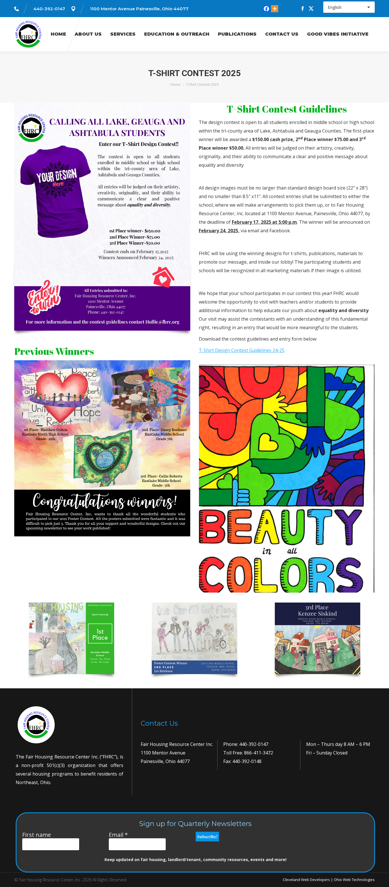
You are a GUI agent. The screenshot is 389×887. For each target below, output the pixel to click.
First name (36, 834)
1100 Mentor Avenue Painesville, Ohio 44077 (139, 8)
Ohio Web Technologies (354, 879)
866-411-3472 (258, 753)
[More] (274, 8)
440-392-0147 (49, 8)
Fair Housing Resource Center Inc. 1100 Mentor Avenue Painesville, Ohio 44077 (177, 752)
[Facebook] (266, 8)
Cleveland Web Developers (306, 879)
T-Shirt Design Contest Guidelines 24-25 (241, 350)
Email (118, 834)
